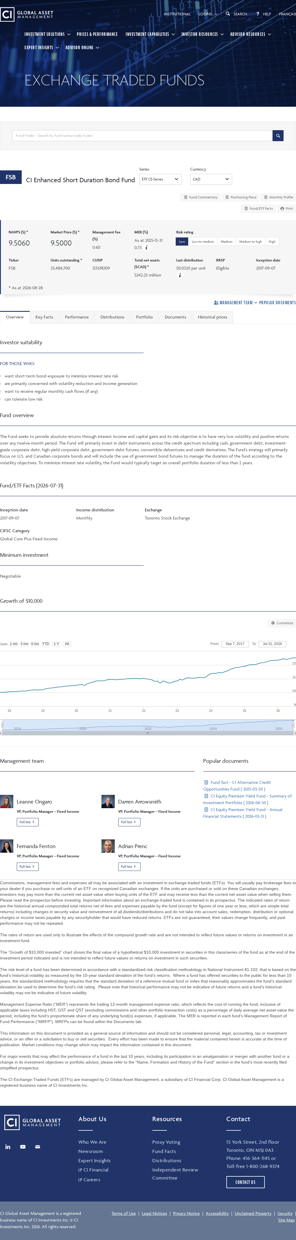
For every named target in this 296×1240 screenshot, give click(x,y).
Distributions (167, 1160)
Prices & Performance (97, 34)
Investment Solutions (45, 34)
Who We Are (92, 1142)
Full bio (25, 822)
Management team (236, 302)
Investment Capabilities (147, 34)
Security (285, 1213)
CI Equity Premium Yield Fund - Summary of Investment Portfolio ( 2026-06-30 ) (247, 799)
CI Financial (96, 1170)
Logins (205, 14)
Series (144, 169)
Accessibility (217, 1213)
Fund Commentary (203, 197)
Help (267, 14)
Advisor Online (80, 47)
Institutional (177, 14)
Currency (198, 169)
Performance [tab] (77, 317)
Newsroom (90, 1151)
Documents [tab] (175, 317)
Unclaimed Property (253, 1213)
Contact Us (246, 1182)
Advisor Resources (248, 34)
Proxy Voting (166, 1142)
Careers (92, 1179)
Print (289, 208)
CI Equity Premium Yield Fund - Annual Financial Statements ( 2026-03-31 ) (242, 813)
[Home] (26, 14)
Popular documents (277, 302)
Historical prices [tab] (212, 317)
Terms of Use (124, 1213)
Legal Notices (154, 1213)
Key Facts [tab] (44, 317)
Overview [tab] (15, 317)
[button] (146, 247)
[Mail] (37, 1147)
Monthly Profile (281, 197)
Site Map (286, 1220)
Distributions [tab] (112, 317)
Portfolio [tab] (144, 317)
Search (240, 14)
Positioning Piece (243, 197)
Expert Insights (39, 47)
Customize (284, 623)
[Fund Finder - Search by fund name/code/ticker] (278, 135)
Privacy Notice (186, 1213)
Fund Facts (164, 1151)
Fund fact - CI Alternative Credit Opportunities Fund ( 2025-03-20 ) (237, 786)
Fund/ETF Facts (261, 208)
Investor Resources (200, 34)
